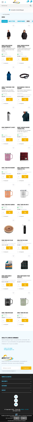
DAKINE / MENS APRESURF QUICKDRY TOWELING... (7, 46)
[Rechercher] (30, 5)
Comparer (5, 63)
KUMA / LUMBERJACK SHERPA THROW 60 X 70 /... (23, 168)
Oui (16, 418)
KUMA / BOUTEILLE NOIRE (22, 240)
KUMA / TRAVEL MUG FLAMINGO (8, 204)
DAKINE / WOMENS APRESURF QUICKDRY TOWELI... (23, 46)
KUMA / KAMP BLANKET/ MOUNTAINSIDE (6, 276)
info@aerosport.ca (9, 349)
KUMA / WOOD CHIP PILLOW (7, 240)
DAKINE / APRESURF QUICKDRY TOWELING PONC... (23, 128)
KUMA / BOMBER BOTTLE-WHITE (8, 127)
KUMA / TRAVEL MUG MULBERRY (8, 167)
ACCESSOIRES (6, 14)
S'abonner (26, 368)
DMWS (22, 409)
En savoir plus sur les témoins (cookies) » (17, 420)
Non (24, 418)
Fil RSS (27, 409)
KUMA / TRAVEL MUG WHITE (23, 204)
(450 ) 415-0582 (8, 348)
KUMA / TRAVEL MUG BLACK (7, 312)
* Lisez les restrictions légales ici (9, 371)
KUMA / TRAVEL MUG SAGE (22, 312)
